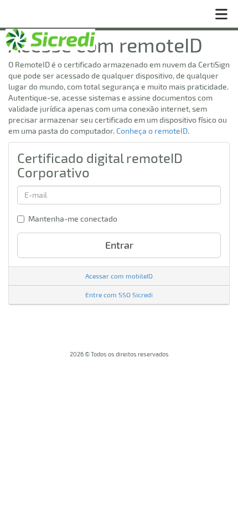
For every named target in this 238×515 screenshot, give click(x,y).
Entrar (119, 245)
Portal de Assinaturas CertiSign (50, 39)
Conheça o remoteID (152, 130)
